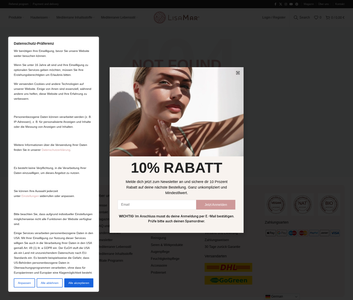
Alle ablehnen (50, 283)
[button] (237, 72)
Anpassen (24, 283)
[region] (53, 164)
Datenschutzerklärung (56, 149)
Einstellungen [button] (30, 196)
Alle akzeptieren (78, 283)
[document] (176, 150)
